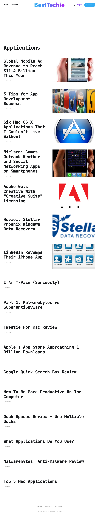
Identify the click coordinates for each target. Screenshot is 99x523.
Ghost (60, 511)
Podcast (14, 5)
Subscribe (90, 5)
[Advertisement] (49, 24)
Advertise (48, 507)
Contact (58, 507)
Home (6, 5)
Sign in (79, 5)
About (39, 507)
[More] (21, 4)
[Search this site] (73, 4)
